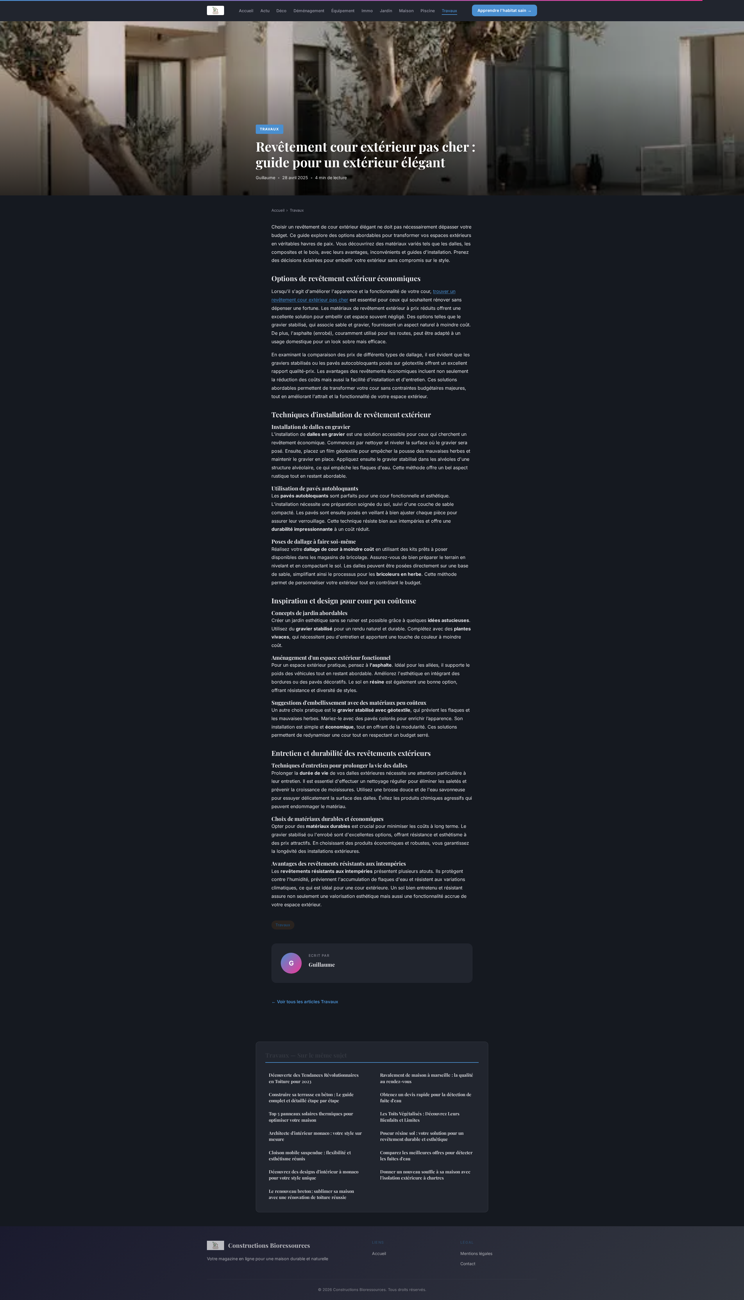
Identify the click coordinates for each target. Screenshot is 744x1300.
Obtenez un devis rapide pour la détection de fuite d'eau (425, 1097)
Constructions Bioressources (269, 1245)
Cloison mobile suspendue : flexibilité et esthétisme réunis (310, 1155)
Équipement (343, 10)
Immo (367, 10)
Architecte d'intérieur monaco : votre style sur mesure (315, 1136)
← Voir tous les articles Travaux (304, 1001)
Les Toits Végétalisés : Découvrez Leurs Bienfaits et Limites (419, 1117)
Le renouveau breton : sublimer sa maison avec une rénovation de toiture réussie (311, 1194)
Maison (406, 10)
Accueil (246, 10)
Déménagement (309, 10)
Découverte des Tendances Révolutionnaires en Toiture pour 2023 (314, 1078)
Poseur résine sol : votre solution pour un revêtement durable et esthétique (422, 1136)
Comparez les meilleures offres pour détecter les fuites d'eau (426, 1155)
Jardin (386, 10)
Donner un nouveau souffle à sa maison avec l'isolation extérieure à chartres (425, 1175)
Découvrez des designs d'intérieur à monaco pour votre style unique (313, 1175)
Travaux (449, 10)
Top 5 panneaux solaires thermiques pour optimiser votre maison (311, 1117)
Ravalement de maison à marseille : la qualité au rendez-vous (426, 1078)
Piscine (428, 10)
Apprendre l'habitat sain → (504, 10)
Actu (264, 10)
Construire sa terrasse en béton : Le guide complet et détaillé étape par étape (311, 1097)
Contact (467, 1263)
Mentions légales (476, 1253)
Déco (281, 10)
